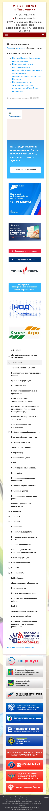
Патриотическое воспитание (23, 593)
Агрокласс (16, 350)
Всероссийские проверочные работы (24, 497)
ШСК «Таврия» (17, 578)
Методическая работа (21, 616)
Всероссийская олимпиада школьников (23, 479)
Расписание (16, 527)
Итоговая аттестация (20, 563)
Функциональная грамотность (24, 611)
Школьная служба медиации (23, 486)
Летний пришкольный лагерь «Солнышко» (24, 356)
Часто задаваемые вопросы (23, 468)
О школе (15, 568)
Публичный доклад (19, 491)
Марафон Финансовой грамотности (21, 505)
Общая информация (20, 558)
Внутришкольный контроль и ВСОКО (24, 538)
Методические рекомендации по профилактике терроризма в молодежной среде (25, 409)
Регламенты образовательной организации (24, 392)
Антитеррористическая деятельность (21, 425)
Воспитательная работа (21, 532)
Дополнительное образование (24, 583)
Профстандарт (17, 453)
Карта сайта (16, 473)
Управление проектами (21, 447)
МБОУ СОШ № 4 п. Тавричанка (24, 7)
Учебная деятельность (21, 545)
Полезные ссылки (18, 386)
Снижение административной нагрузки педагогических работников (24, 624)
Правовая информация (21, 381)
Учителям (15, 522)
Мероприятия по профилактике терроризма (24, 418)
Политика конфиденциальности (20, 647)
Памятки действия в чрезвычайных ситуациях (22, 400)
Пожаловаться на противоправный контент (26, 374)
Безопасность (17, 573)
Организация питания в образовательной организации (24, 551)
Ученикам (15, 517)
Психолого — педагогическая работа (24, 599)
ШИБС (14, 606)
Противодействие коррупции (24, 437)
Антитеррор (16, 363)
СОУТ (13, 463)
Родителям (16, 511)
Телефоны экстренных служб (23, 368)
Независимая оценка (20, 458)
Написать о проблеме (26, 170)
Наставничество (18, 588)
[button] (6, 35)
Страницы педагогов (20, 442)
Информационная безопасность (25, 432)
